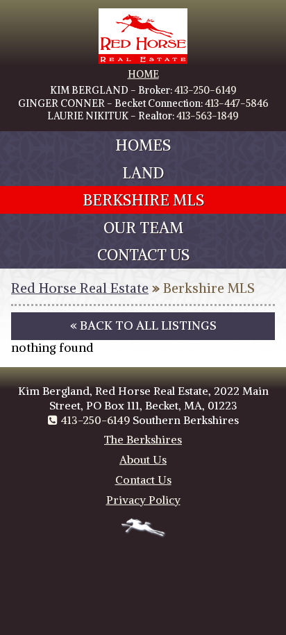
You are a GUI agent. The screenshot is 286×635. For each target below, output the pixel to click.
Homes (143, 145)
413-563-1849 (207, 116)
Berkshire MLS (143, 200)
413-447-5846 (237, 103)
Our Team (143, 227)
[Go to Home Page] (143, 60)
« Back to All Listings (143, 325)
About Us (143, 459)
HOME (143, 74)
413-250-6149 (205, 90)
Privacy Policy (143, 500)
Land (143, 173)
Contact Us (143, 254)
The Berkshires (143, 439)
